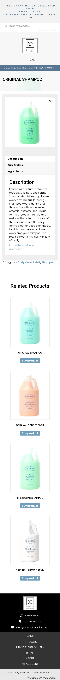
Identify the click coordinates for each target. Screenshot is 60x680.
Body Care (16, 68)
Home (6, 68)
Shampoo (28, 68)
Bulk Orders (15, 165)
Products (30, 642)
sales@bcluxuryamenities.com (32, 627)
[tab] (30, 159)
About (30, 658)
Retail (36, 262)
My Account (30, 664)
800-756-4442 (32, 615)
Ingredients (15, 171)
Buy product (30, 360)
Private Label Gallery (30, 647)
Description (15, 158)
